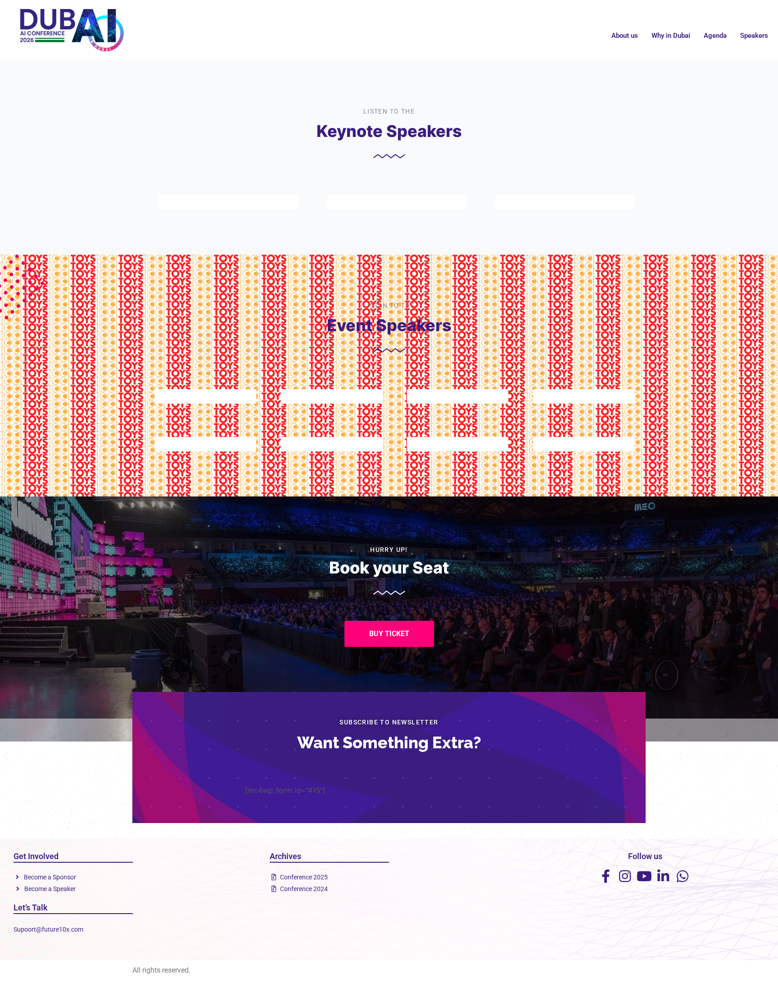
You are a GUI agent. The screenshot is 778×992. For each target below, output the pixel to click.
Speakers (754, 36)
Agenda (715, 36)
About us (624, 36)
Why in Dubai (670, 36)
